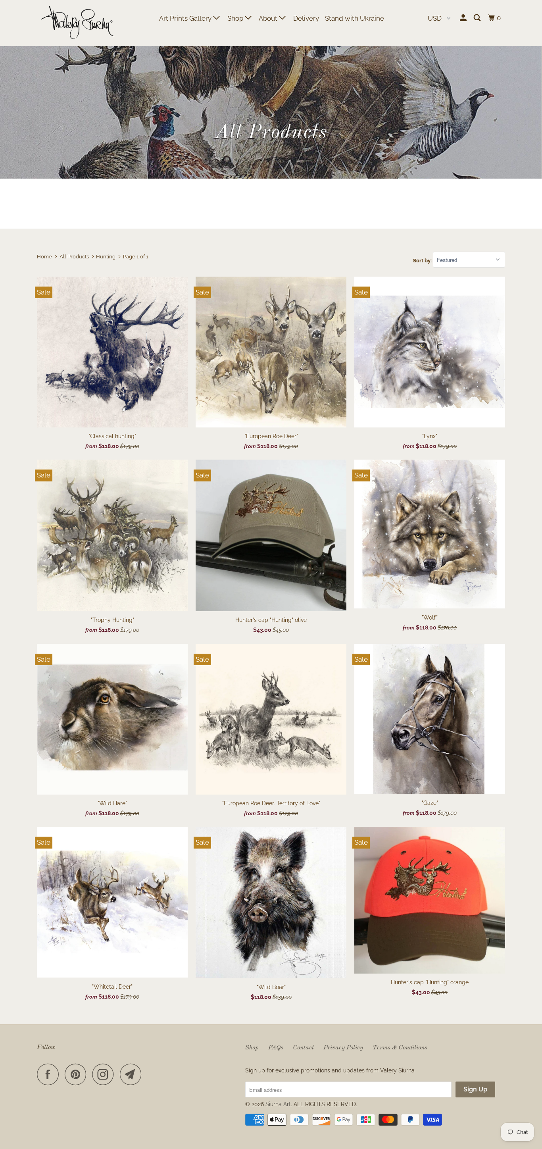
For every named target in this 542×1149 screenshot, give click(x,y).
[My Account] (463, 18)
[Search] (477, 18)
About (269, 18)
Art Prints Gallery (186, 18)
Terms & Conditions (400, 1048)
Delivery (306, 18)
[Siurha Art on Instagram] (105, 1074)
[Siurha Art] (77, 23)
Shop (236, 18)
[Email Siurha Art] (133, 1074)
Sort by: (423, 260)
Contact (303, 1048)
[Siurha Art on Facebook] (50, 1074)
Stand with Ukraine (354, 18)
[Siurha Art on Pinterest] (77, 1074)
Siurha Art (278, 1104)
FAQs (275, 1048)
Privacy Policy (343, 1048)
